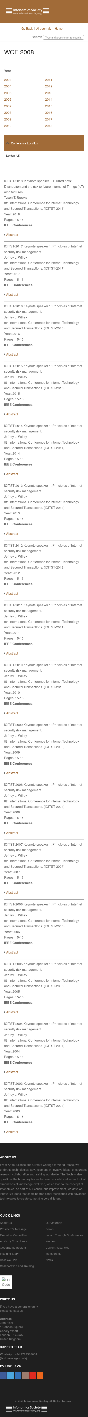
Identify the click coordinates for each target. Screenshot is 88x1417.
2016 (48, 112)
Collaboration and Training (17, 1266)
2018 (48, 125)
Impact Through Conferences (64, 1235)
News (49, 1260)
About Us (6, 1223)
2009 (7, 119)
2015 (48, 106)
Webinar (51, 1241)
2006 (7, 99)
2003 (7, 79)
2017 (48, 119)
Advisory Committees (13, 1241)
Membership (53, 1253)
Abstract (12, 234)
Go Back (27, 28)
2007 (7, 106)
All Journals (43, 28)
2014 (48, 99)
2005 (7, 92)
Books (50, 1229)
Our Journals (54, 1223)
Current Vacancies (57, 1247)
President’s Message (13, 1229)
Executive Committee (13, 1235)
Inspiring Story (9, 1253)
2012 (48, 86)
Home (59, 28)
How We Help (9, 1260)
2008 (7, 112)
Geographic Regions (13, 1247)
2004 (7, 86)
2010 (7, 125)
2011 (48, 79)
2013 (48, 92)
